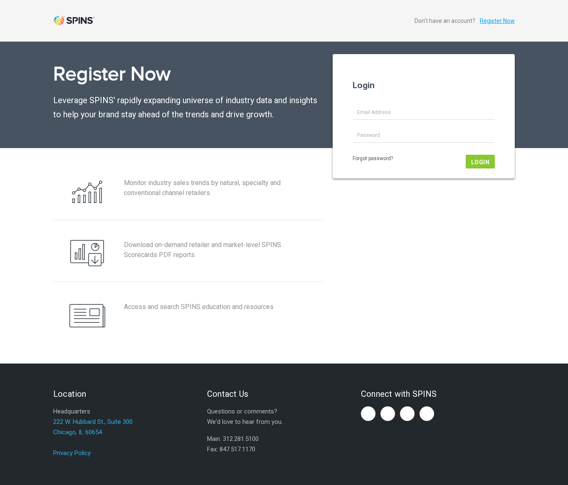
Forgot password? (373, 158)
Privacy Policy (72, 453)
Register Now (497, 20)
